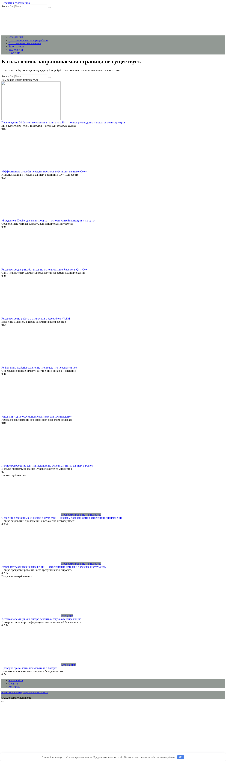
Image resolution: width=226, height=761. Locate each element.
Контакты (14, 686)
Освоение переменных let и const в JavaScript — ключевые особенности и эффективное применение (61, 517)
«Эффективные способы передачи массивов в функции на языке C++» (44, 171)
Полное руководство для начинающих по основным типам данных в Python (47, 465)
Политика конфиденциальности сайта (24, 692)
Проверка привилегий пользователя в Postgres (29, 667)
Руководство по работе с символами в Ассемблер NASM (35, 318)
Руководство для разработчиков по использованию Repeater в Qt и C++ (44, 269)
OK (180, 757)
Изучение (14, 52)
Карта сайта (15, 680)
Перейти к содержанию (15, 2)
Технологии (15, 49)
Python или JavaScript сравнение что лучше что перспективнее (39, 367)
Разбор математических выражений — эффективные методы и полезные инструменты (53, 566)
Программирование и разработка (28, 40)
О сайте (13, 683)
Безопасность (16, 46)
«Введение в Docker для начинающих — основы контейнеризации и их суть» (48, 220)
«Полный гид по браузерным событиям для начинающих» (36, 416)
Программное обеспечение (24, 43)
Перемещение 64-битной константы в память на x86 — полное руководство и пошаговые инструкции (63, 122)
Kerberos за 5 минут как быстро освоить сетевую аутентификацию (41, 618)
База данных (15, 36)
